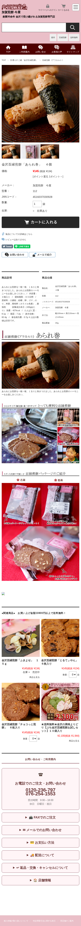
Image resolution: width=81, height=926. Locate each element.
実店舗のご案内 (66, 921)
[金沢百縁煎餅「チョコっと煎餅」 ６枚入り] (21, 702)
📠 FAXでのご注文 (42, 817)
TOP (8, 52)
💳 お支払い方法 (42, 842)
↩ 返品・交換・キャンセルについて (42, 868)
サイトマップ (73, 52)
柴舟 (53, 37)
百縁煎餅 (62, 37)
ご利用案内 (24, 52)
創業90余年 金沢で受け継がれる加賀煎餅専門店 (29, 16)
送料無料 (74, 37)
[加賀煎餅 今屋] (14, 8)
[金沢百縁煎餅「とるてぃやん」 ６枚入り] (60, 638)
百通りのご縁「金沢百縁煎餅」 (24, 60)
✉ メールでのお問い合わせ (42, 830)
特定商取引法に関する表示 (44, 921)
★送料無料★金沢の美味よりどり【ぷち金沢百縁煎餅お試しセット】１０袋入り (59, 727)
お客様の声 (57, 52)
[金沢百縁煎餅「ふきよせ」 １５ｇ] (21, 638)
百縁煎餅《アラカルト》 (53, 60)
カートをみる (63, 10)
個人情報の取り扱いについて (16, 921)
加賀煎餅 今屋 (11, 12)
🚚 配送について (42, 855)
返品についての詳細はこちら (18, 234)
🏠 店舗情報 (42, 880)
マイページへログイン (47, 10)
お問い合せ (40, 52)
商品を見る (34, 677)
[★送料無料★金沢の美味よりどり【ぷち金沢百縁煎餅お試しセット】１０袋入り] (60, 702)
